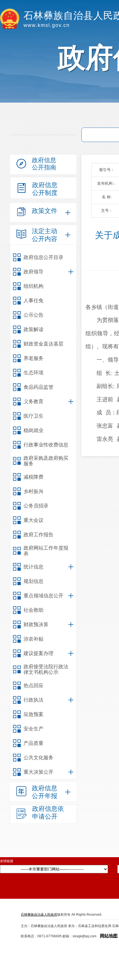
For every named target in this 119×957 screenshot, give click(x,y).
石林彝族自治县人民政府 (39, 915)
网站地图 (109, 935)
